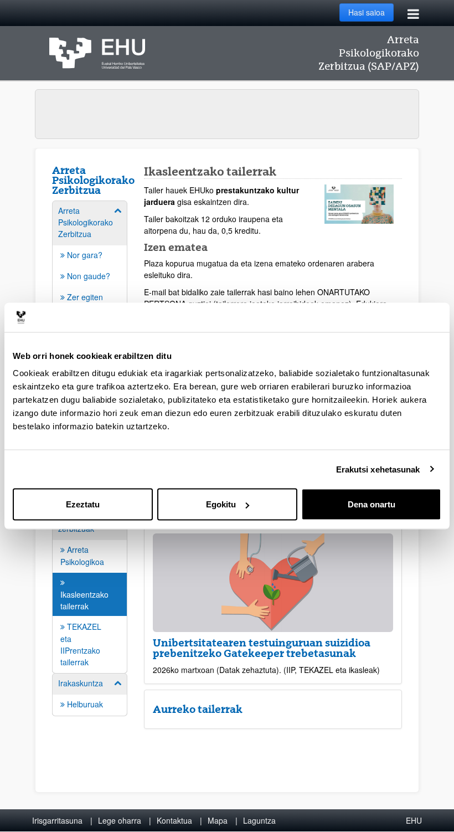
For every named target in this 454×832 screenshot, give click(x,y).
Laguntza (259, 820)
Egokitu (221, 504)
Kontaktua (174, 820)
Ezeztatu (83, 504)
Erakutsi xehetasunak (378, 469)
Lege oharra (119, 820)
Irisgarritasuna (57, 820)
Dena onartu (371, 504)
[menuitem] (89, 583)
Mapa (218, 820)
